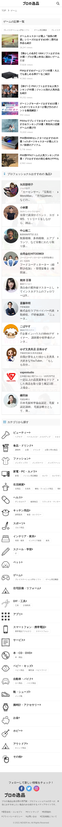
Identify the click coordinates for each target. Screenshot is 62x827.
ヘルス (17, 497)
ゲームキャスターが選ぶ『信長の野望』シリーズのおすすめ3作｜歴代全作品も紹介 (39, 39)
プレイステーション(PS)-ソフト (16, 30)
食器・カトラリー (34, 515)
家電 (17, 476)
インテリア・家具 (23, 536)
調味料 (18, 450)
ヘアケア (18, 437)
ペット (17, 562)
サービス (18, 640)
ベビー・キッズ (22, 666)
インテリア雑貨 (35, 540)
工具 (17, 605)
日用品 (18, 489)
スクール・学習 (22, 549)
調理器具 (18, 515)
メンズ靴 (18, 696)
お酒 (27, 450)
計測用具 (26, 605)
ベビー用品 (19, 670)
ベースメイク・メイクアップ (38, 437)
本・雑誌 (18, 657)
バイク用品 (31, 683)
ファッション (21, 458)
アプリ (17, 614)
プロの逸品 (31, 3)
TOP (4, 10)
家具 (47, 540)
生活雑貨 (18, 484)
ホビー (17, 730)
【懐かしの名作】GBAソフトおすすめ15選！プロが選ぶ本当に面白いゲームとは (40, 57)
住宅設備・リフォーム (26, 588)
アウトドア (19, 743)
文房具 (27, 489)
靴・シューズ (21, 691)
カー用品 (18, 683)
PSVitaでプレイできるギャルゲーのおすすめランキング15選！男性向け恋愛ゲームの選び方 (40, 124)
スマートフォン (42, 631)
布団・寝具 (19, 540)
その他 (17, 756)
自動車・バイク (22, 679)
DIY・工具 (19, 601)
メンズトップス (21, 463)
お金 (16, 717)
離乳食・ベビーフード (38, 670)
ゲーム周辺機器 (40, 30)
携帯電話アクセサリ (23, 631)
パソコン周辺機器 (30, 476)
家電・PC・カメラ (24, 471)
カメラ (45, 476)
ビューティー (21, 432)
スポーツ (18, 523)
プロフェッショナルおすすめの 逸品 (28, 174)
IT (16, 553)
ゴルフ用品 (19, 528)
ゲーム (17, 575)
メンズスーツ (37, 463)
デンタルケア (20, 502)
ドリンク (36, 450)
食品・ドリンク (22, 445)
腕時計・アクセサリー (26, 704)
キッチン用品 (21, 510)
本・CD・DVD (22, 653)
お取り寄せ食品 (51, 450)
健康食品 (34, 502)
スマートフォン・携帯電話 (29, 627)
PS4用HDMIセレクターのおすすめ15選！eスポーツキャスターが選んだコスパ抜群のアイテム (39, 141)
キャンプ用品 (20, 748)
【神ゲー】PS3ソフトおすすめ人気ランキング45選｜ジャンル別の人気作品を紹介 (40, 89)
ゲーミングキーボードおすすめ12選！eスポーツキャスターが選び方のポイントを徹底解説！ (40, 107)
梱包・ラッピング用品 (44, 489)
